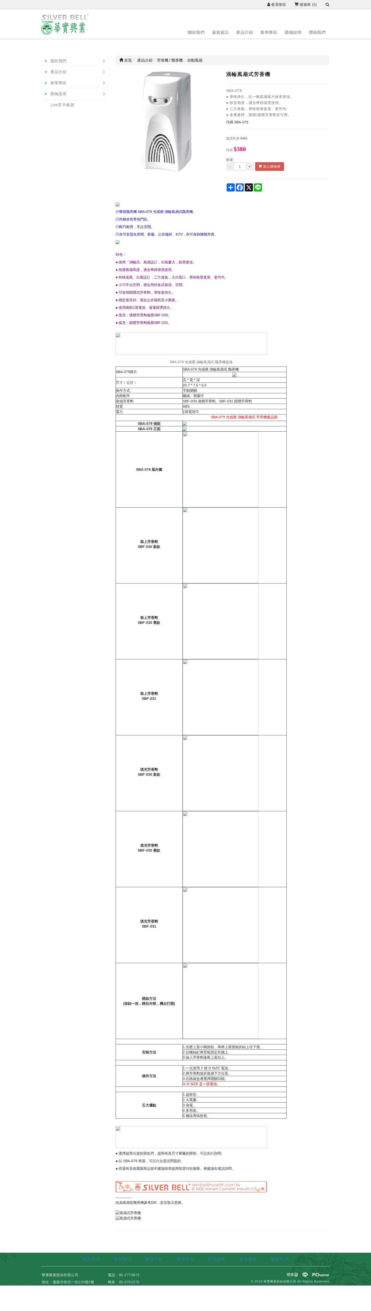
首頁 (127, 60)
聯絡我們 (317, 32)
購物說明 (293, 32)
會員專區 (278, 5)
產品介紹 (244, 32)
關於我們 (196, 32)
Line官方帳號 (62, 105)
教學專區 (268, 32)
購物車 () (308, 5)
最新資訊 (220, 32)
